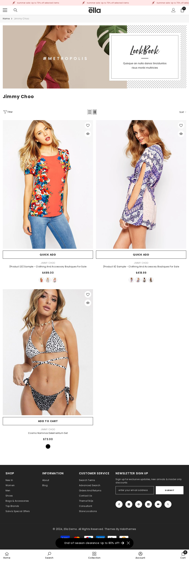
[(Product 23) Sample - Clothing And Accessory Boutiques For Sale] (48, 184)
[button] (89, 112)
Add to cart (48, 421)
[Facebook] (119, 504)
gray (48, 280)
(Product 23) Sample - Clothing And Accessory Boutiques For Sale (47, 266)
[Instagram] (128, 504)
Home (6, 18)
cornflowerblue (151, 280)
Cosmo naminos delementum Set (48, 433)
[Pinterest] (138, 504)
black (131, 280)
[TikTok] (148, 504)
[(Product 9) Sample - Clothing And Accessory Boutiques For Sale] (141, 184)
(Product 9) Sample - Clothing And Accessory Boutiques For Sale (141, 266)
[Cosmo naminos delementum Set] (48, 352)
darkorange (138, 280)
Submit (169, 490)
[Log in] (173, 10)
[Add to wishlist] (88, 125)
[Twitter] (167, 504)
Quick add (48, 254)
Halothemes (128, 529)
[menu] (5, 10)
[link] (94, 57)
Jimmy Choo (21, 18)
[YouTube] (158, 504)
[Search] (15, 10)
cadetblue (41, 280)
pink (54, 280)
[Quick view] (88, 133)
